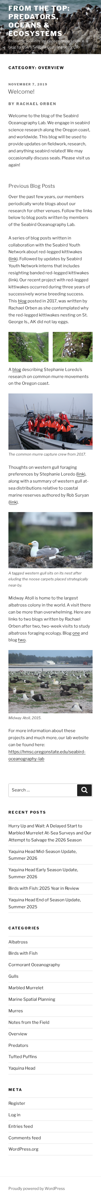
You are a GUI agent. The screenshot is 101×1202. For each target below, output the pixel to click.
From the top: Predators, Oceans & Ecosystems (39, 21)
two (22, 639)
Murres (15, 1010)
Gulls (13, 976)
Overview (17, 1033)
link (13, 258)
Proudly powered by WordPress (36, 1188)
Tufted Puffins (22, 1056)
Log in (14, 1114)
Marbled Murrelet (25, 987)
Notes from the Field (28, 1022)
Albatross (18, 942)
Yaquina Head (21, 1068)
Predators (18, 1045)
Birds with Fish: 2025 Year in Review (43, 888)
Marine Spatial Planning (31, 999)
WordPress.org (23, 1149)
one (76, 633)
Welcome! (21, 91)
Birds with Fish (23, 953)
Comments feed (24, 1137)
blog (22, 301)
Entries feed (20, 1126)
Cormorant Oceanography (34, 964)
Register (16, 1103)
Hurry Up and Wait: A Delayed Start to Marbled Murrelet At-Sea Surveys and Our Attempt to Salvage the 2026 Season (49, 833)
